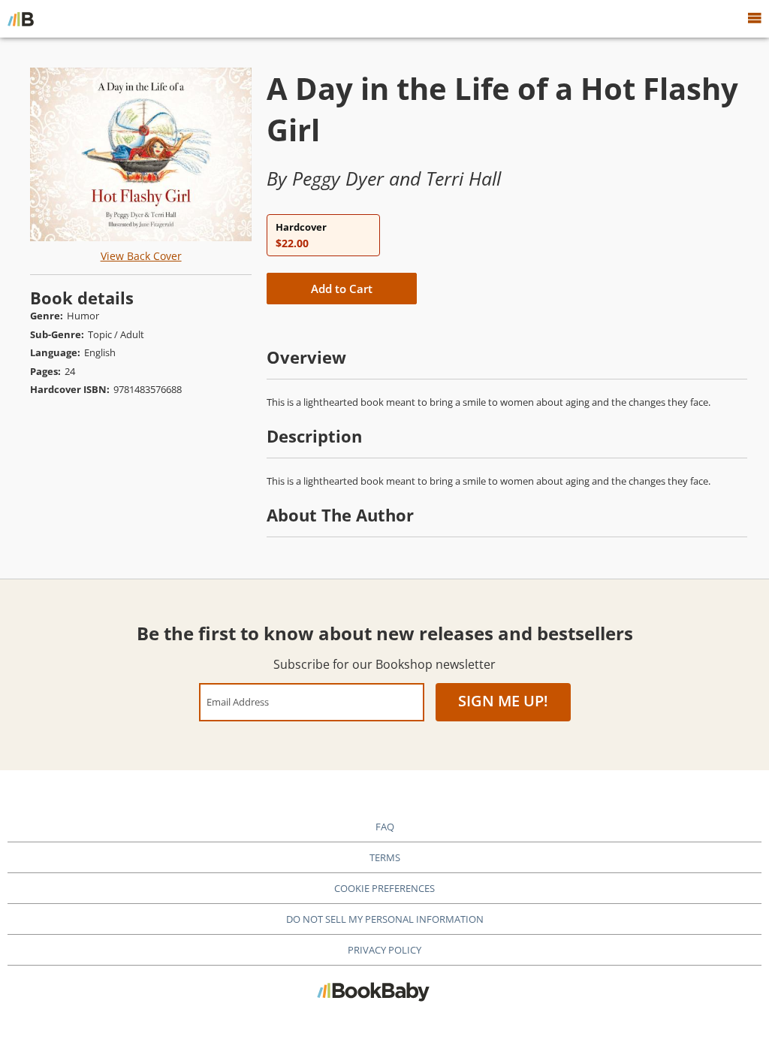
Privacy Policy (384, 950)
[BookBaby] (21, 19)
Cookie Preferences (384, 888)
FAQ (384, 826)
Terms (384, 857)
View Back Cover (141, 256)
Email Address (238, 701)
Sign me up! (503, 701)
